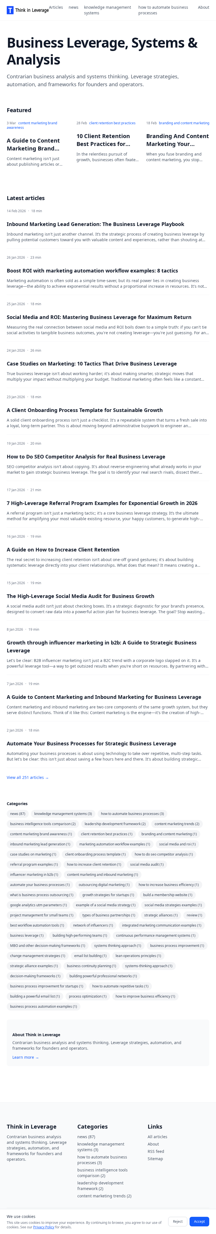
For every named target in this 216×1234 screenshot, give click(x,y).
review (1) (194, 915)
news (73, 7)
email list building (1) (90, 955)
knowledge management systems (107, 10)
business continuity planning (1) (91, 965)
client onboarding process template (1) (95, 854)
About (203, 7)
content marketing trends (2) (177, 823)
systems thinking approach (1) (117, 945)
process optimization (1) (88, 996)
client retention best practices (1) (106, 834)
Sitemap (155, 1158)
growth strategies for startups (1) (108, 894)
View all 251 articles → (28, 777)
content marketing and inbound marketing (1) (102, 874)
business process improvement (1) (177, 945)
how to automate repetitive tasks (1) (120, 986)
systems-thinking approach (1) (148, 965)
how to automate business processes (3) (132, 813)
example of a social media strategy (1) (106, 905)
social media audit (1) (147, 864)
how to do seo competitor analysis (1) (164, 854)
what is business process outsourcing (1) (41, 894)
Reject (178, 1221)
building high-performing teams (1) (80, 935)
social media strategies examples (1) (173, 905)
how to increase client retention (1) (94, 864)
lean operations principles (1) (138, 955)
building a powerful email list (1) (35, 996)
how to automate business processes (163, 10)
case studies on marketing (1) (33, 854)
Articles (56, 7)
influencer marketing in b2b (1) (34, 874)
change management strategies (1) (37, 955)
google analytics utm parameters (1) (38, 905)
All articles (157, 1136)
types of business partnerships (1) (108, 915)
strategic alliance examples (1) (34, 965)
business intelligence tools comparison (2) (43, 823)
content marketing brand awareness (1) (41, 834)
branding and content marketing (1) (169, 834)
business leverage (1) (27, 935)
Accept (199, 1221)
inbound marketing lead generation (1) (40, 844)
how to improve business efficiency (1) (145, 996)
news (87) (17, 813)
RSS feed (156, 1151)
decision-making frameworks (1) (35, 976)
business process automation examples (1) (43, 1006)
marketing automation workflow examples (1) (114, 844)
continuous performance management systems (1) (155, 935)
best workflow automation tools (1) (37, 925)
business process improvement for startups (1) (46, 986)
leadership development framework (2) (115, 823)
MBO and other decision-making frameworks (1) (47, 945)
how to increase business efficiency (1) (169, 884)
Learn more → (25, 1057)
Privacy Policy (43, 1227)
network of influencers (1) (93, 925)
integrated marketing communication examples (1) (161, 925)
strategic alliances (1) (161, 915)
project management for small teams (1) (41, 915)
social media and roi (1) (177, 844)
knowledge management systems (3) (63, 813)
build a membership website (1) (167, 894)
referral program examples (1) (34, 864)
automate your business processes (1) (40, 884)
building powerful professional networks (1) (103, 976)
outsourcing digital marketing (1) (104, 884)
